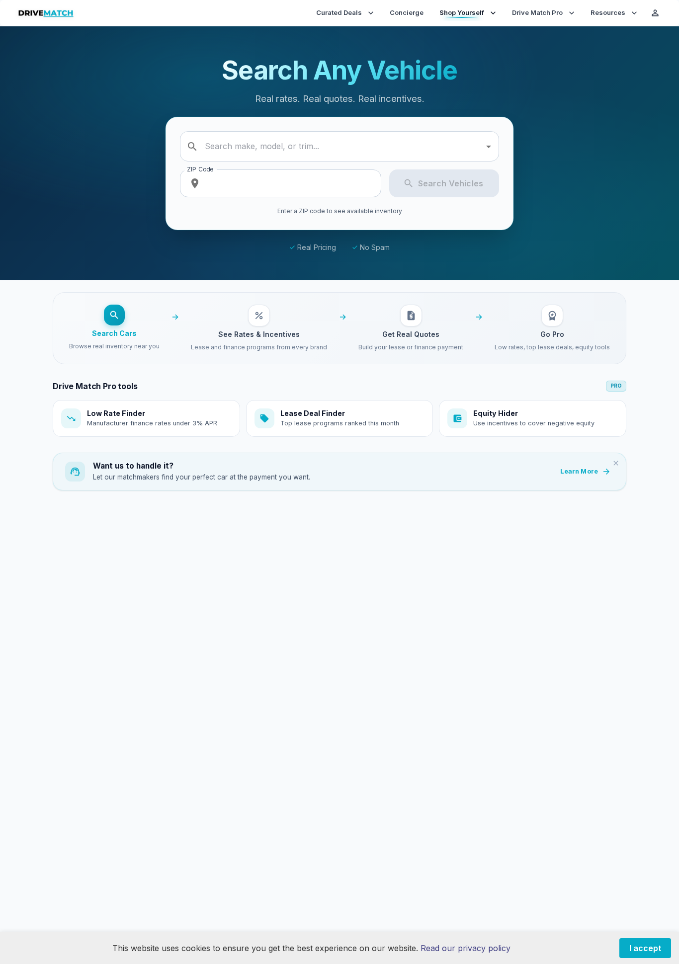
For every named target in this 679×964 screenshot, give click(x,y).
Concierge (407, 12)
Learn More (579, 471)
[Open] (489, 147)
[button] (146, 418)
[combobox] (341, 146)
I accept (645, 948)
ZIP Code (200, 169)
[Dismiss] (616, 463)
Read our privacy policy (465, 948)
